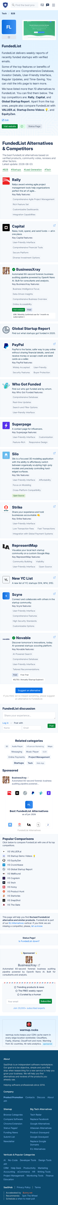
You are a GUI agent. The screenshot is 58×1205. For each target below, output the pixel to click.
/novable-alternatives (13, 634)
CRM (6, 1168)
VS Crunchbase (15, 865)
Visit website (10, 126)
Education (9, 1179)
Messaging (16, 751)
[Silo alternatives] (6, 455)
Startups (19, 762)
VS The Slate (13, 904)
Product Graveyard (39, 1132)
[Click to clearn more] (29, 1033)
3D (7, 746)
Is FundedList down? (29, 941)
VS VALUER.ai (14, 851)
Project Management (39, 757)
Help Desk (16, 1168)
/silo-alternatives (11, 451)
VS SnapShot (14, 900)
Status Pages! (11, 1128)
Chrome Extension (13, 1123)
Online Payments (16, 757)
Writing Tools (44, 1171)
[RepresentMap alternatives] (6, 546)
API (5, 1101)
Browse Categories (13, 1114)
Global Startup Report (16, 101)
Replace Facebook (39, 1119)
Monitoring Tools (35, 1175)
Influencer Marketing (35, 746)
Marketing (43, 1168)
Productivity (29, 1168)
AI (5, 1160)
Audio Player (17, 746)
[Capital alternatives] (6, 227)
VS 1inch (11, 882)
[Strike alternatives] (6, 508)
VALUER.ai (8, 109)
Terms (38, 1187)
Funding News (11, 1132)
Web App (40, 763)
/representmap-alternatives (16, 542)
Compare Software (13, 1119)
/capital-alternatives (12, 223)
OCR (45, 752)
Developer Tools (28, 1160)
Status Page (34, 126)
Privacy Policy (23, 1187)
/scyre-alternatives (12, 591)
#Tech (48, 169)
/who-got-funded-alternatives (18, 381)
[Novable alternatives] (6, 639)
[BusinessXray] (6, 270)
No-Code (13, 1160)
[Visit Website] (54, 225)
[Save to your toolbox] (9, 37)
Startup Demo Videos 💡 (32, 109)
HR (33, 1171)
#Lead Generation (33, 169)
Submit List (9, 1137)
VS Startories (13, 896)
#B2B (5, 169)
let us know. (37, 926)
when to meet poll (26, 1198)
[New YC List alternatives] (6, 579)
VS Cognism (13, 878)
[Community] (47, 5)
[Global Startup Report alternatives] (6, 329)
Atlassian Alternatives (41, 1128)
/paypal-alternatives (12, 341)
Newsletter (9, 1141)
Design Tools (45, 1160)
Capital (40, 97)
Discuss (41, 1097)
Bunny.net (27, 1192)
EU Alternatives (16, 923)
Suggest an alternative (29, 690)
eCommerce (23, 1171)
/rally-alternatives (11, 176)
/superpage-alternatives (15, 421)
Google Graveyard (39, 1137)
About (50, 1097)
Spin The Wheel (29, 1195)
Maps (50, 746)
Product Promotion (13, 1097)
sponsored (47, 1044)
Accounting (9, 1171)
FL (8, 27)
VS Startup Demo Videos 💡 (21, 856)
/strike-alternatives (12, 504)
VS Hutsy (12, 887)
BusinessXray (27, 965)
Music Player (32, 751)
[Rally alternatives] (6, 181)
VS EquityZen (14, 860)
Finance (49, 1175)
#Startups (16, 169)
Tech (30, 763)
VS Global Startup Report (19, 869)
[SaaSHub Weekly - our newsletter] (42, 5)
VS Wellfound (14, 873)
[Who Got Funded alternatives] (6, 385)
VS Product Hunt (15, 891)
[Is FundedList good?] (22, 126)
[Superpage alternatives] (6, 425)
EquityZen (8, 114)
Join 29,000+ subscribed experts (29, 1008)
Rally (31, 97)
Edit (6, 120)
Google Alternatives (40, 1123)
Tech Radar (35, 1114)
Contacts (30, 1097)
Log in (6, 723)
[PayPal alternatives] (6, 346)
